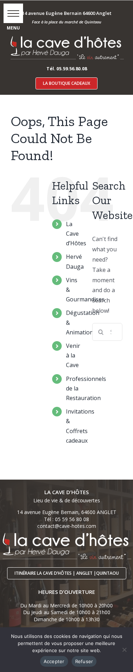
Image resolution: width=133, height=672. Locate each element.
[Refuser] (124, 649)
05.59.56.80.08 (71, 68)
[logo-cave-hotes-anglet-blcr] (66, 36)
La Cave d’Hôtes (76, 233)
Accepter (54, 661)
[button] (13, 13)
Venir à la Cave (73, 355)
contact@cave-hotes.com (66, 526)
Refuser (84, 661)
